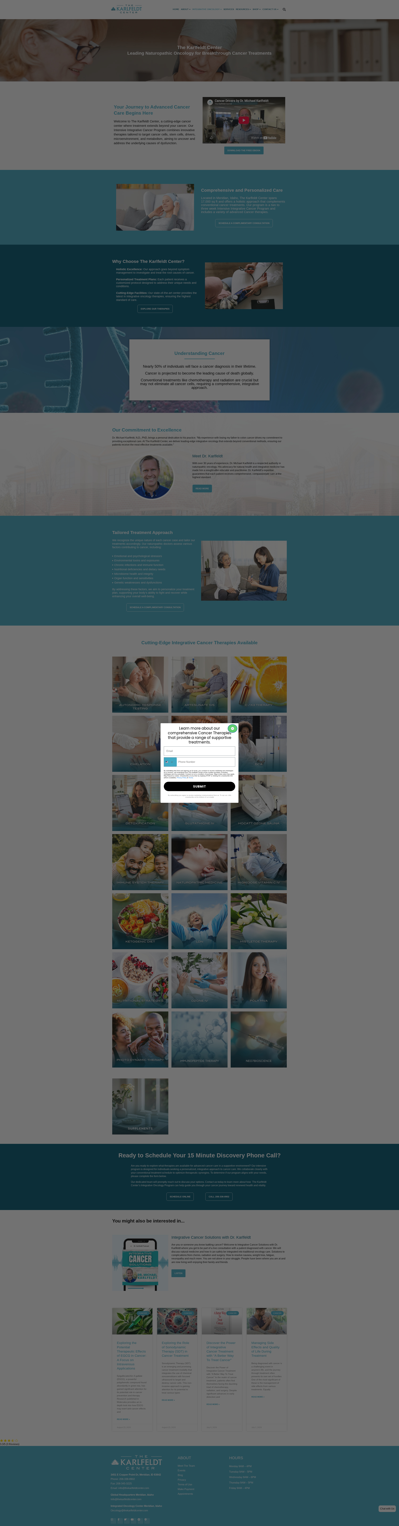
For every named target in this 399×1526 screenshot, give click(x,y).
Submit (199, 786)
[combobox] (170, 762)
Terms (191, 777)
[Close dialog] (232, 728)
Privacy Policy (182, 777)
